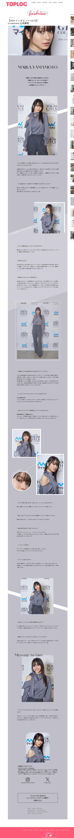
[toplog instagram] (46, 836)
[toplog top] (16, 4)
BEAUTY (39, 2)
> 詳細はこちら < (37, 800)
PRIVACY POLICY (65, 829)
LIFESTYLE (44, 2)
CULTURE (55, 2)
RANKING (60, 2)
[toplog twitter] (50, 836)
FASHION (34, 2)
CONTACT (57, 829)
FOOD (50, 2)
